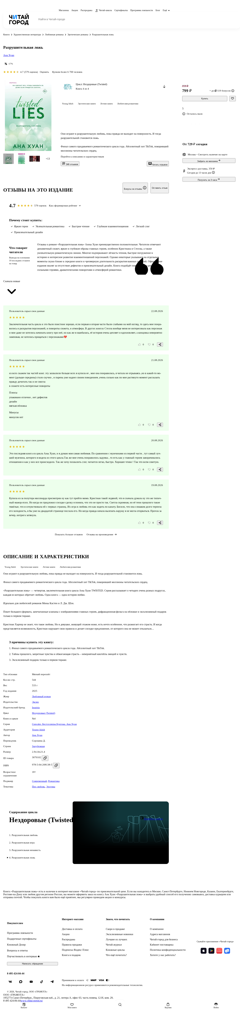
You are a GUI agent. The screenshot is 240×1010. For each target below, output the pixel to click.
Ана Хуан (8, 55)
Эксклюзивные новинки (119, 934)
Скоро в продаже (115, 929)
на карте (222, 154)
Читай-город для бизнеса (164, 939)
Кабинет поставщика (161, 944)
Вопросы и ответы (17, 950)
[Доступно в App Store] (204, 951)
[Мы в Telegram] (53, 983)
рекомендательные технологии (125, 985)
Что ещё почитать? (116, 955)
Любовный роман (41, 696)
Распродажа (68, 939)
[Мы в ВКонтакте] (11, 983)
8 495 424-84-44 (15, 973)
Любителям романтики (127, 103)
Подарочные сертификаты (21, 938)
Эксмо (35, 702)
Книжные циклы (115, 949)
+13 (48, 158)
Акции (66, 934)
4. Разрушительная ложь (22, 857)
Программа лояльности (20, 933)
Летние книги (106, 103)
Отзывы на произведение (100, 534)
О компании (157, 929)
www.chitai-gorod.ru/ (32, 1000)
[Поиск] (120, 1004)
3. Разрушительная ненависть (25, 850)
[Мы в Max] (22, 983)
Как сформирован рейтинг (63, 205)
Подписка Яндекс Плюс (75, 949)
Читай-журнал (114, 944)
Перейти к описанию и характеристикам (82, 156)
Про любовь (38, 786)
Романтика (54, 781)
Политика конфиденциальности (168, 949)
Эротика (50, 786)
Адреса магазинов (160, 934)
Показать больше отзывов (69, 534)
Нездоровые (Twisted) (43, 713)
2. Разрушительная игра (22, 842)
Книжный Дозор (16, 944)
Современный (39, 781)
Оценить (44, 72)
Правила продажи (72, 944)
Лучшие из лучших (116, 939)
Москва (192, 154)
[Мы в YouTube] (32, 983)
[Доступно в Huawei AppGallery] (219, 951)
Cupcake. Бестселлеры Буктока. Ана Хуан (54, 724)
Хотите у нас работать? (163, 955)
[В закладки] (232, 98)
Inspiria (36, 707)
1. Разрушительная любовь (23, 835)
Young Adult (67, 103)
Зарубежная (38, 746)
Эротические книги (87, 103)
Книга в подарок (71, 955)
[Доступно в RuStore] (227, 951)
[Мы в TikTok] (43, 983)
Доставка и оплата (72, 929)
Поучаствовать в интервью (22, 956)
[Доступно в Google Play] (211, 951)
